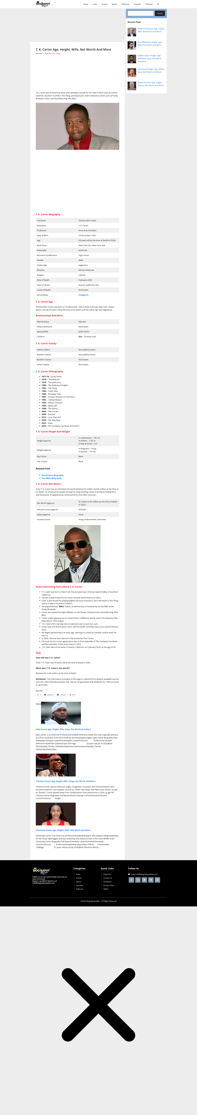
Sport (78, 881)
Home (85, 4)
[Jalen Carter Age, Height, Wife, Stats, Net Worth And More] (61, 723)
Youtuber (79, 885)
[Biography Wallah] (43, 4)
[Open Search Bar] (158, 4)
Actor (95, 4)
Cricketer (137, 4)
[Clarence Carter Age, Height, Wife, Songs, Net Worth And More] (56, 775)
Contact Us (107, 878)
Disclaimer (107, 881)
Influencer (125, 4)
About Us (107, 874)
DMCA (105, 889)
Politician (149, 4)
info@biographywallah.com (147, 874)
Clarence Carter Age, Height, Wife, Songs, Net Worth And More (65, 781)
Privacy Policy (108, 885)
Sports (114, 4)
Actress (104, 4)
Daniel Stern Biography (53, 475)
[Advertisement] (77, 25)
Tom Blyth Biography (52, 478)
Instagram (83, 295)
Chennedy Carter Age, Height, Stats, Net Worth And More (63, 830)
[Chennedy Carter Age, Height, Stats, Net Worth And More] (56, 824)
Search (160, 13)
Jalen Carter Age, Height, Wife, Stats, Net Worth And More (63, 729)
